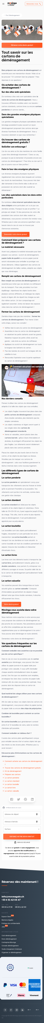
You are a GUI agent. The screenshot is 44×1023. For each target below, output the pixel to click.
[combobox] (19, 814)
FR (28, 1010)
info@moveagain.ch (13, 896)
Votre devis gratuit (11, 604)
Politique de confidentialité (11, 923)
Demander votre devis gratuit (15, 234)
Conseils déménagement (10, 945)
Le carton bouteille (12, 784)
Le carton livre (10, 788)
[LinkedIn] (22, 1010)
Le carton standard (12, 781)
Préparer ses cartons (12, 774)
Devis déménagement (9, 939)
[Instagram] (17, 1010)
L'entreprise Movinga (9, 942)
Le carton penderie (12, 778)
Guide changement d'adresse (12, 949)
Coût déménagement (9, 935)
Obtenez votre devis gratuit (22, 45)
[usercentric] (5, 1010)
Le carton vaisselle (12, 791)
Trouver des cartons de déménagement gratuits (23, 768)
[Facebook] (11, 1010)
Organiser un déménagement (11, 952)
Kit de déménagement (13, 771)
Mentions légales (7, 920)
